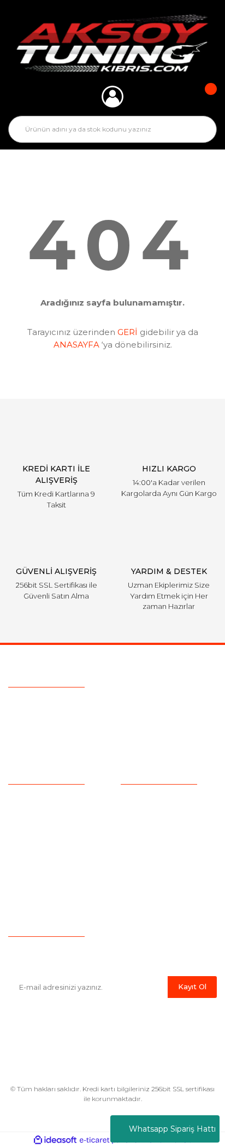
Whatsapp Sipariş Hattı (172, 1129)
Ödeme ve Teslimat (157, 817)
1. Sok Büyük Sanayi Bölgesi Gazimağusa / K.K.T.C (128, 747)
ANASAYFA (76, 344)
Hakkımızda (30, 800)
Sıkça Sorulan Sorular (48, 834)
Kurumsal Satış (36, 817)
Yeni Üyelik (28, 867)
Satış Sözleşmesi (152, 800)
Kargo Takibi (31, 851)
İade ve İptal (144, 851)
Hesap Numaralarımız (162, 884)
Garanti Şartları (147, 867)
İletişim (21, 884)
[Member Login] (112, 96)
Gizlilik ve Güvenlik (154, 834)
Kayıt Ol (192, 986)
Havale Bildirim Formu (163, 901)
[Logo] (112, 43)
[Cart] (203, 96)
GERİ (127, 332)
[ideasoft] (55, 1140)
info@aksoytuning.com (77, 726)
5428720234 (70, 705)
